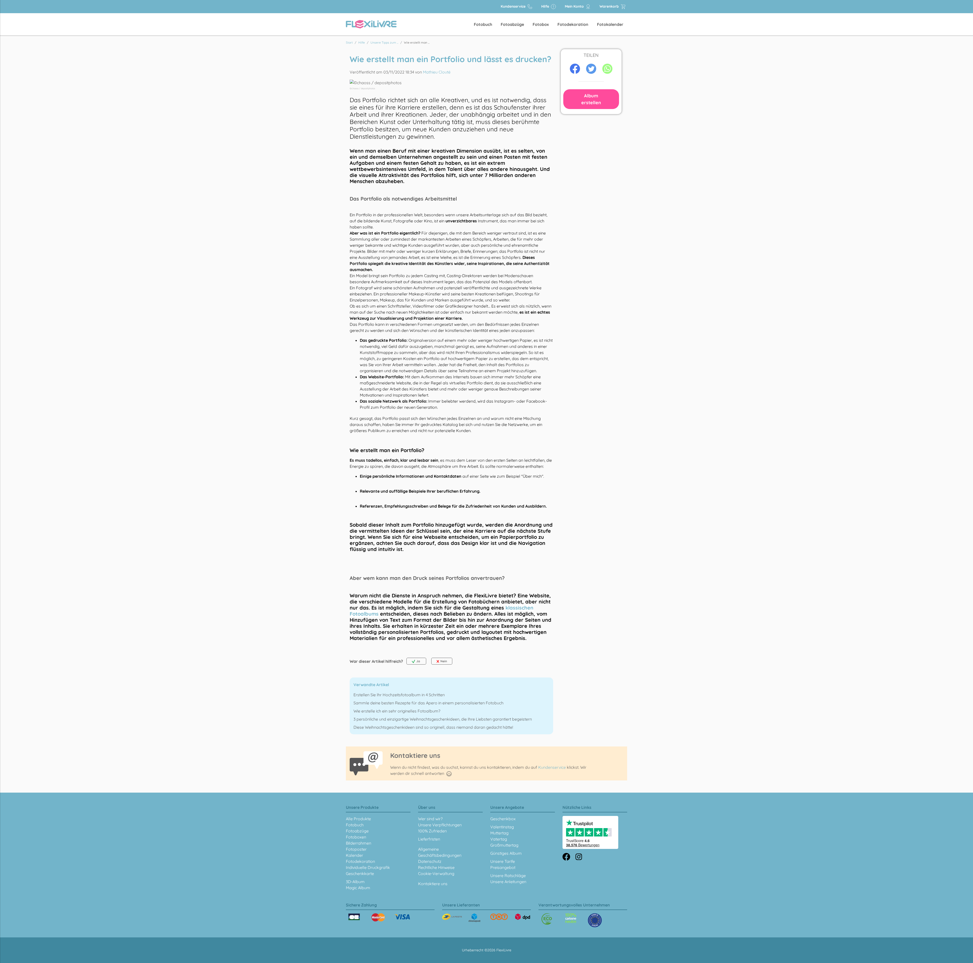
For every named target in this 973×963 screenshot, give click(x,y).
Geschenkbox (503, 818)
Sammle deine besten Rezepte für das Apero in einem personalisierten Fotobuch (428, 702)
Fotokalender (610, 24)
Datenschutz (429, 861)
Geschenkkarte (360, 873)
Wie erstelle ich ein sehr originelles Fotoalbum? (396, 711)
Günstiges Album (506, 853)
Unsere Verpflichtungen (440, 824)
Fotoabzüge (512, 24)
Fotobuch (483, 24)
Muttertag (499, 832)
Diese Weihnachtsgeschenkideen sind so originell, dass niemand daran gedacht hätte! (433, 727)
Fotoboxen (356, 837)
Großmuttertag (504, 845)
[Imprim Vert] (546, 919)
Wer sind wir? (430, 818)
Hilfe (545, 6)
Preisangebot (502, 867)
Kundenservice (514, 6)
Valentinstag (502, 826)
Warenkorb (610, 6)
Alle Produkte (358, 818)
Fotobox (541, 24)
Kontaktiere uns (432, 883)
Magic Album (358, 887)
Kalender (354, 855)
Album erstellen (591, 99)
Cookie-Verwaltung (436, 873)
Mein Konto (575, 6)
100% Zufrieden (432, 830)
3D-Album (355, 881)
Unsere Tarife (502, 861)
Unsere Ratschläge (508, 875)
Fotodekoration (572, 24)
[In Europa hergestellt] (570, 918)
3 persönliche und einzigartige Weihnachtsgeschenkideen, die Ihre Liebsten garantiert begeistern (442, 719)
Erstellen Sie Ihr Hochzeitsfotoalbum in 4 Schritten (399, 694)
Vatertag (498, 839)
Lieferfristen (429, 839)
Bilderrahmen (358, 843)
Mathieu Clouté (437, 72)
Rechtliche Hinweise (436, 867)
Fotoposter (356, 849)
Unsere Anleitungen (508, 881)
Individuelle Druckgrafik (368, 867)
